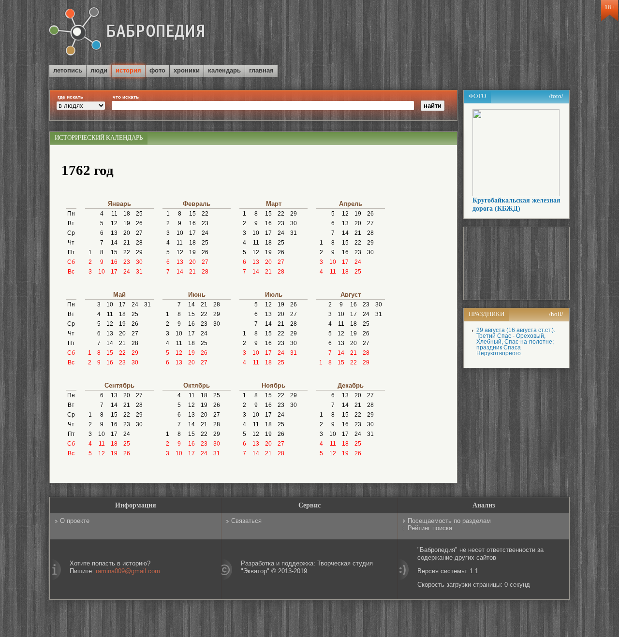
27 (139, 233)
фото (157, 70)
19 (126, 223)
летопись (67, 70)
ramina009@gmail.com (128, 571)
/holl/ (556, 314)
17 (114, 271)
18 (126, 213)
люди (98, 70)
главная (261, 70)
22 (126, 252)
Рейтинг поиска (430, 528)
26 (139, 223)
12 (114, 223)
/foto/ (556, 96)
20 (126, 233)
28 (139, 242)
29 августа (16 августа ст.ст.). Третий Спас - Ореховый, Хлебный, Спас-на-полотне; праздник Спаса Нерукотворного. (515, 341)
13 (114, 233)
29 (139, 252)
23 (126, 262)
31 (139, 271)
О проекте (74, 520)
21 (126, 242)
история (128, 70)
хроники (187, 70)
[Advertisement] (456, 33)
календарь (224, 70)
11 (114, 213)
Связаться (246, 520)
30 (139, 262)
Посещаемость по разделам (449, 520)
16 (114, 262)
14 (114, 242)
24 (126, 271)
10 (101, 271)
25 (139, 213)
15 (114, 252)
